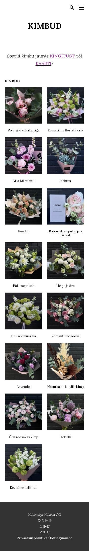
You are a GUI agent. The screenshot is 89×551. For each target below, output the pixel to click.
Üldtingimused (60, 538)
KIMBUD (12, 81)
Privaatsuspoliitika (32, 538)
